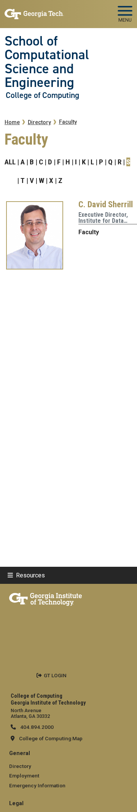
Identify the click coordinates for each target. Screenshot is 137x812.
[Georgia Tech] (45, 598)
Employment (24, 776)
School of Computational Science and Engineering (47, 61)
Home (12, 122)
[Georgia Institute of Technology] (34, 10)
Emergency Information (37, 785)
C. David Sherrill (105, 204)
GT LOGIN (55, 675)
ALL (10, 162)
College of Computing (42, 95)
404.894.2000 (36, 727)
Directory (39, 122)
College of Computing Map (51, 738)
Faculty (68, 122)
